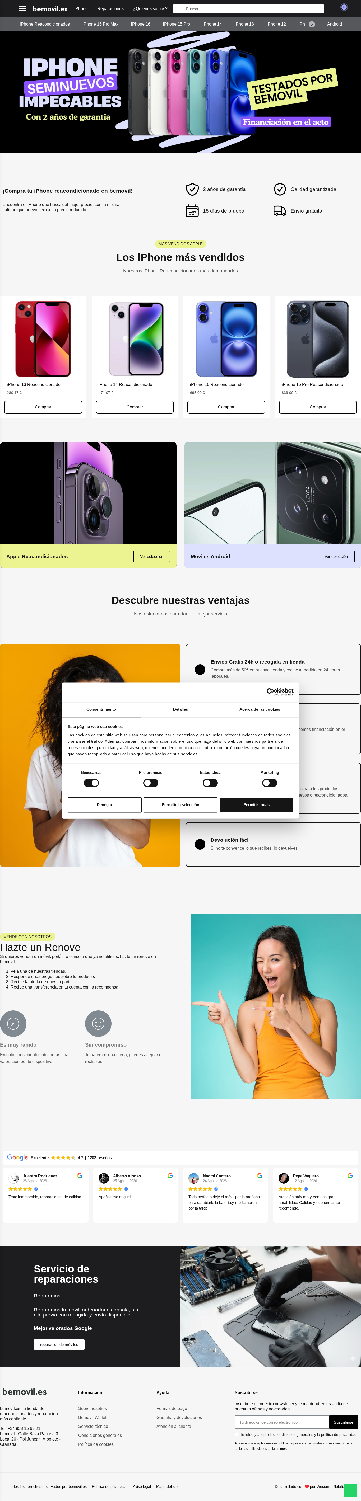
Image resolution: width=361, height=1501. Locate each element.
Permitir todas (256, 805)
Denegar (104, 805)
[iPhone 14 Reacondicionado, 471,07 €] (135, 357)
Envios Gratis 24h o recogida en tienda (258, 662)
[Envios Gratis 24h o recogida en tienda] (200, 669)
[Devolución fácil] (200, 844)
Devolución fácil (230, 840)
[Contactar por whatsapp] (350, 1490)
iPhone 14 (212, 24)
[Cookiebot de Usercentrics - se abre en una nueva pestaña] (270, 692)
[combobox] (248, 8)
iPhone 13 (244, 24)
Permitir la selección (180, 805)
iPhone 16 (140, 24)
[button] (23, 9)
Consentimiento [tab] (101, 709)
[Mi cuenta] (331, 8)
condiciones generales (294, 1434)
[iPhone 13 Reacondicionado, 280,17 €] (43, 357)
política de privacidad (339, 1434)
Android (334, 24)
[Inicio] (50, 9)
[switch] (150, 783)
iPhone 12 (276, 24)
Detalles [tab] (180, 709)
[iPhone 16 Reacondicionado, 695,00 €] (226, 357)
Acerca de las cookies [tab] (259, 709)
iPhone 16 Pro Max (100, 24)
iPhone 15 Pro (176, 24)
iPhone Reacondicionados (45, 24)
